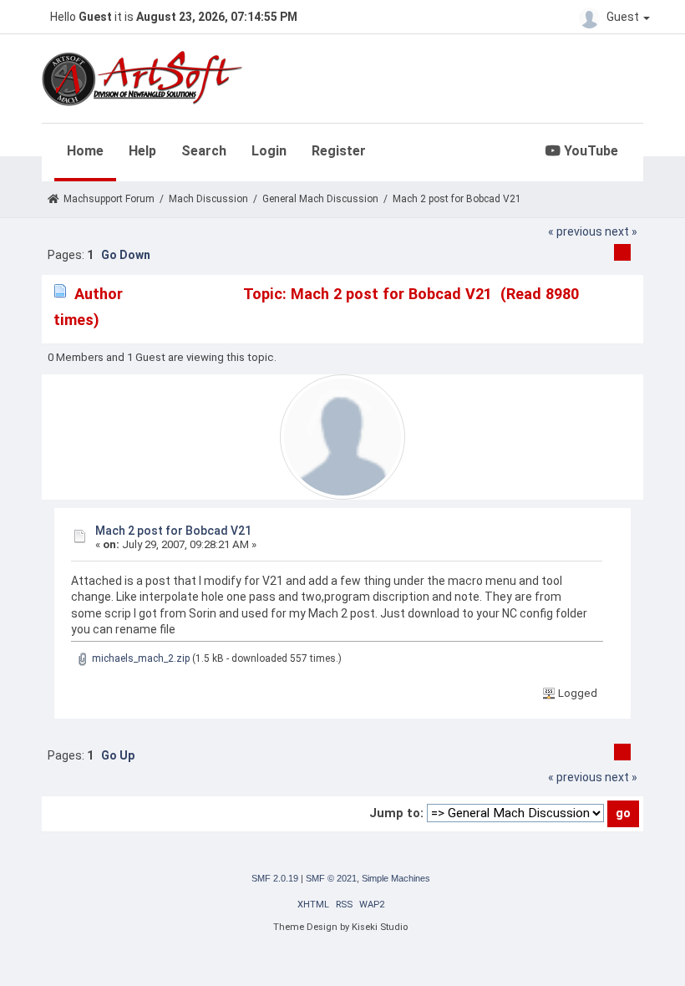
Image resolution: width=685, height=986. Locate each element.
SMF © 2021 (331, 878)
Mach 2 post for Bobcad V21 (173, 530)
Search (203, 151)
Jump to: (396, 813)
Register (339, 151)
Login (269, 151)
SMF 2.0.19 (274, 878)
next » (621, 231)
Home (85, 151)
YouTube (589, 151)
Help (142, 151)
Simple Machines (396, 878)
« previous (575, 231)
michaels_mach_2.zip (139, 658)
